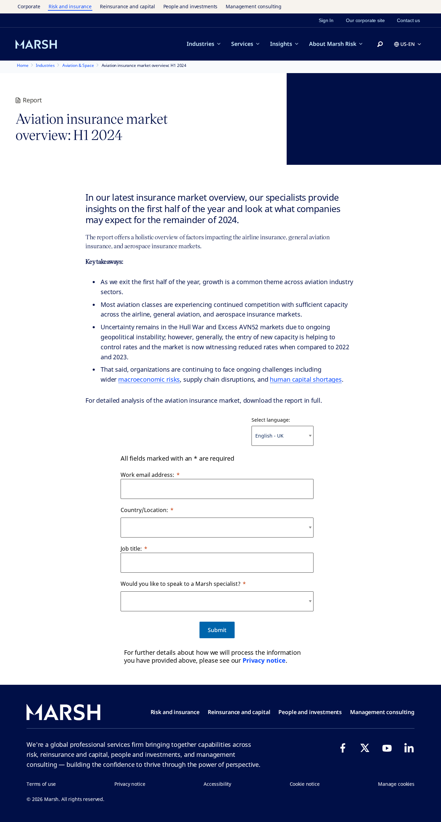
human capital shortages (306, 379)
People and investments (190, 6)
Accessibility (217, 784)
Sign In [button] (326, 20)
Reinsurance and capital (127, 6)
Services (242, 44)
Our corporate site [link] (365, 20)
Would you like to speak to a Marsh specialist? (180, 584)
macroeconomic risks (149, 379)
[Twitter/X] (365, 748)
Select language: (271, 420)
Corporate (29, 6)
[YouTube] (387, 748)
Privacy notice (264, 660)
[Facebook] (343, 748)
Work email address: (147, 475)
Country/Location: (144, 510)
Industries (200, 44)
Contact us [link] (408, 20)
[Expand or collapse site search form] (380, 44)
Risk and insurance (70, 6)
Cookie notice (305, 784)
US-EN (407, 44)
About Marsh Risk (332, 44)
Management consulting (253, 6)
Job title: (131, 548)
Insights (281, 44)
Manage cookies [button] (396, 784)
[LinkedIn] (409, 748)
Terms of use (41, 784)
